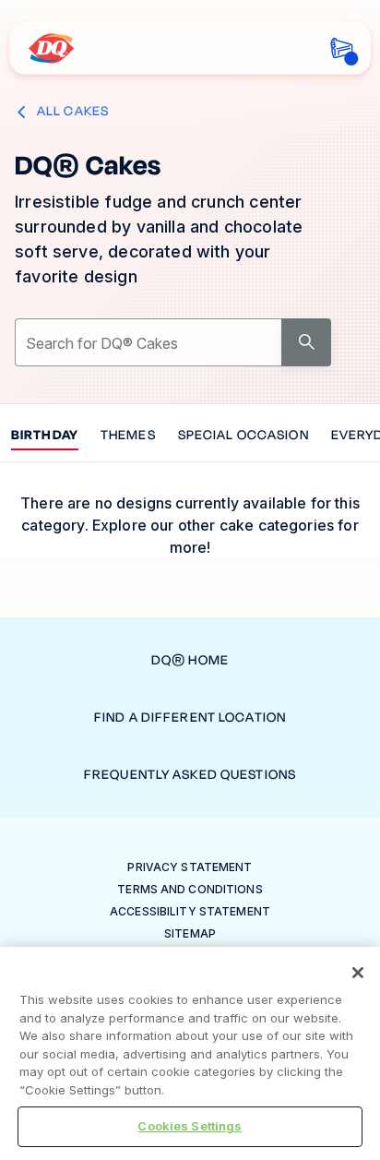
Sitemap (190, 933)
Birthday (44, 436)
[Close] (358, 972)
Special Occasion (243, 436)
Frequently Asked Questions (190, 774)
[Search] (306, 342)
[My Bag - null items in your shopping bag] (341, 48)
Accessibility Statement (190, 911)
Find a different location (190, 717)
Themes (128, 436)
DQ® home (190, 660)
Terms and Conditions (189, 889)
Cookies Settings (189, 1125)
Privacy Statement (189, 867)
